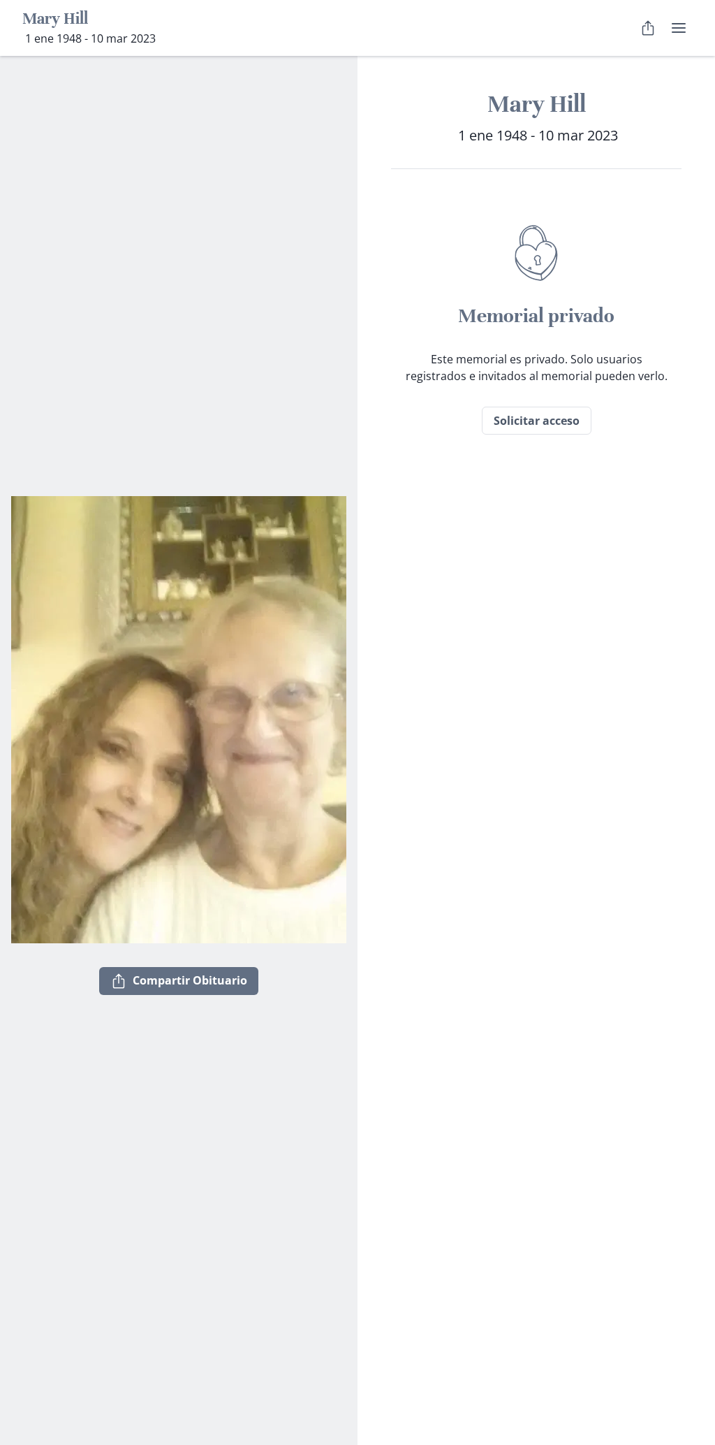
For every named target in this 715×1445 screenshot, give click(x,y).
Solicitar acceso (537, 420)
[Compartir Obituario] (648, 28)
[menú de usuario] (679, 28)
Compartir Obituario (190, 980)
